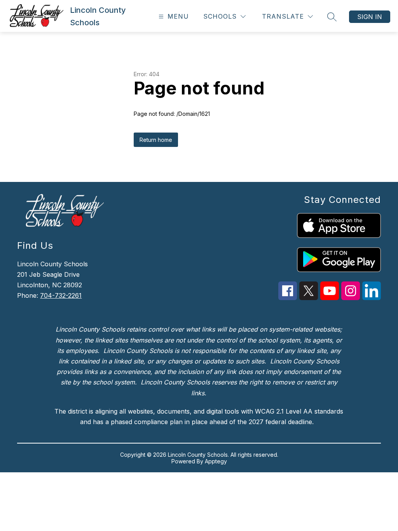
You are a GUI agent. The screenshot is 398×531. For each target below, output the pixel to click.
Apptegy (216, 461)
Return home (156, 139)
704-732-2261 (61, 295)
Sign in (369, 17)
